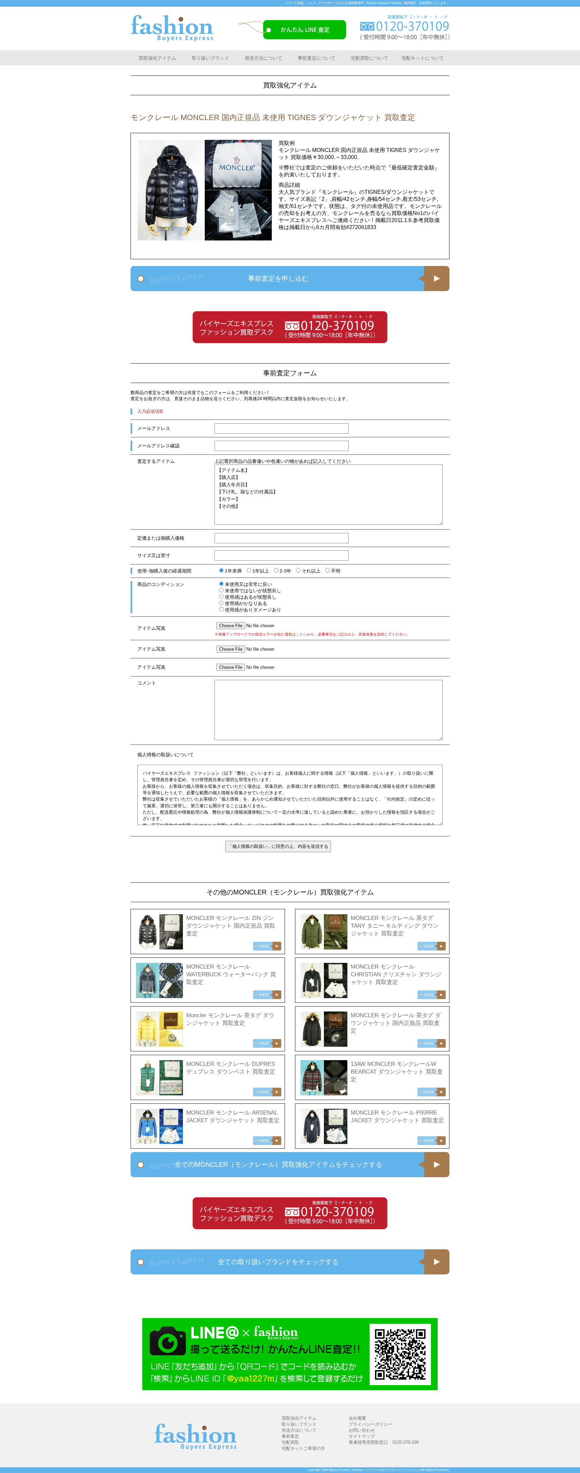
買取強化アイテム (157, 58)
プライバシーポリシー (370, 1424)
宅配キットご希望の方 (303, 1448)
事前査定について (316, 58)
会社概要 (357, 1418)
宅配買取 (290, 1442)
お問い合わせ (362, 1430)
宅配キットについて (422, 58)
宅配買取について (369, 58)
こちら (301, 634)
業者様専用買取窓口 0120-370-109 (384, 1442)
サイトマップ (362, 1436)
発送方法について (263, 58)
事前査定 (290, 1436)
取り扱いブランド (210, 58)
